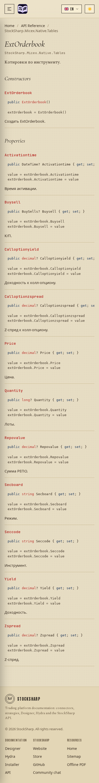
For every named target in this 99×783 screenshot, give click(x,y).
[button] (71, 9)
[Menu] (9, 9)
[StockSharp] (22, 9)
